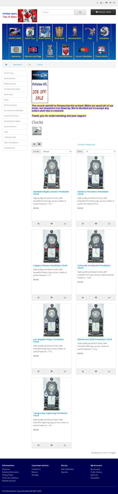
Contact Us (36, 469)
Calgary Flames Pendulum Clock (50, 265)
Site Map (35, 475)
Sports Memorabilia (12, 121)
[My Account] (102, 3)
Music (6, 100)
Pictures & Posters (11, 116)
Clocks (40, 64)
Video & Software (11, 142)
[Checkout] (114, 3)
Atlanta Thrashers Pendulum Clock (93, 192)
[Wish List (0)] (106, 3)
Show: (80, 151)
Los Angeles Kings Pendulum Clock (48, 340)
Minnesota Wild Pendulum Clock (95, 339)
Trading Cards (10, 137)
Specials (64, 472)
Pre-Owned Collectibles (13, 110)
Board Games (9, 78)
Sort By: (36, 151)
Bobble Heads (10, 84)
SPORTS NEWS (15, 38)
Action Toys (9, 73)
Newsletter (95, 478)
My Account (95, 469)
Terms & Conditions (10, 478)
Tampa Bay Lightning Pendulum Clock (50, 414)
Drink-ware (8, 94)
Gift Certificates (67, 469)
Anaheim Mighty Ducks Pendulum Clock (51, 192)
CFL (29, 64)
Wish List (94, 475)
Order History (96, 472)
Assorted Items (74, 38)
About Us (6, 469)
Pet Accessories (10, 105)
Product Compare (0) (86, 144)
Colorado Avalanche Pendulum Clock (94, 266)
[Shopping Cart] (110, 3)
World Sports (9, 148)
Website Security (9, 481)
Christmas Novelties (12, 89)
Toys (6, 132)
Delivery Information (10, 472)
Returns (35, 472)
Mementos (17, 64)
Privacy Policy (7, 475)
